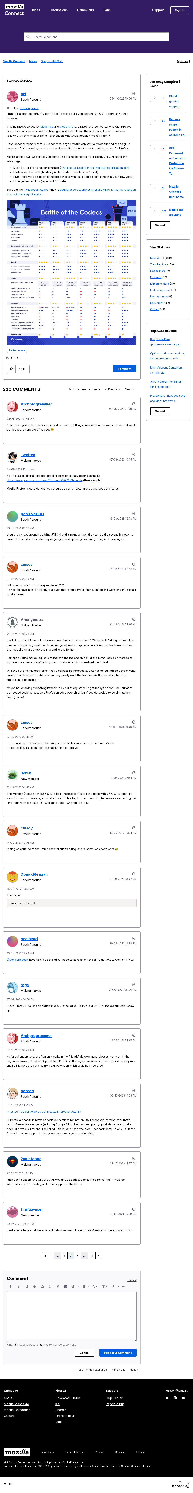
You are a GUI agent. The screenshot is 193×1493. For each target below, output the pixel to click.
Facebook (32, 189)
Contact (140, 1452)
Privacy (100, 1452)
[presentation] (11, 1286)
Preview (132, 1280)
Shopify (36, 194)
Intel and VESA (100, 189)
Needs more (158, 270)
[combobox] (96, 36)
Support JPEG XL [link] (52, 61)
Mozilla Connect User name (176, 192)
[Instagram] (175, 1398)
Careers (9, 1416)
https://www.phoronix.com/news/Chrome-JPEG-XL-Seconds (44, 480)
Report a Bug (115, 1404)
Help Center (114, 1398)
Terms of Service (74, 1452)
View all (160, 225)
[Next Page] (98, 1255)
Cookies (120, 1452)
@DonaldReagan (17, 959)
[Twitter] (167, 1398)
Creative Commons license (136, 1466)
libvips (11, 194)
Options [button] (182, 61)
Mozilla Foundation (17, 1410)
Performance (17, 350)
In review (156, 277)
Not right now (159, 296)
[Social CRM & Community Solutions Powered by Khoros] (180, 1484)
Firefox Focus (65, 1416)
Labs (107, 10)
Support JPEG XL (19, 80)
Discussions (59, 10)
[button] (11, 369)
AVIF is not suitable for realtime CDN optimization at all (95, 167)
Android (60, 1410)
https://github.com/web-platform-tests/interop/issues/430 (44, 1111)
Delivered (156, 302)
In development (160, 290)
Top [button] (9, 1483)
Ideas (36, 10)
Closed (154, 309)
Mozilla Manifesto (16, 1404)
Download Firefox (68, 1398)
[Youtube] (183, 1398)
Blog (58, 1422)
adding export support (74, 189)
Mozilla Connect (14, 10)
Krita (114, 189)
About (8, 1398)
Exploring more (29, 108)
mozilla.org (47, 1452)
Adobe (44, 189)
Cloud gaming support (174, 101)
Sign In (179, 10)
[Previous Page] (45, 1255)
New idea (156, 258)
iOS (57, 1404)
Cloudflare (47, 126)
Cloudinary (66, 126)
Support (158, 10)
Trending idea (159, 264)
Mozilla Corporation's (21, 1462)
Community (85, 10)
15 (91, 1256)
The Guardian (127, 189)
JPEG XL (15, 357)
